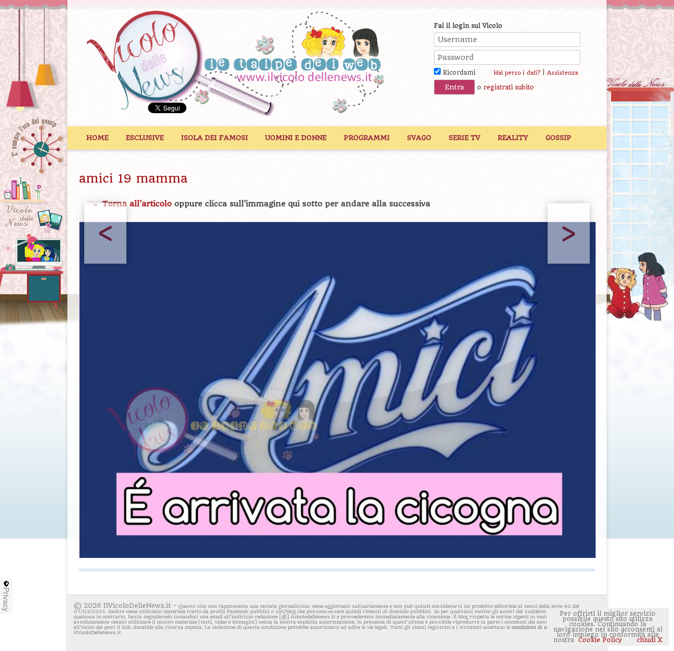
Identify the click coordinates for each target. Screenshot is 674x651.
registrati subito (508, 87)
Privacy (6, 599)
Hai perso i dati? (516, 72)
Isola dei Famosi (214, 138)
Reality (513, 138)
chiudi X (648, 640)
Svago (419, 138)
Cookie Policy (600, 640)
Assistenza (562, 72)
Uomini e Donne (295, 138)
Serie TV (464, 138)
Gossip (558, 138)
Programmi (367, 138)
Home (97, 138)
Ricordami (458, 72)
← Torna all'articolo (132, 203)
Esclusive (145, 138)
